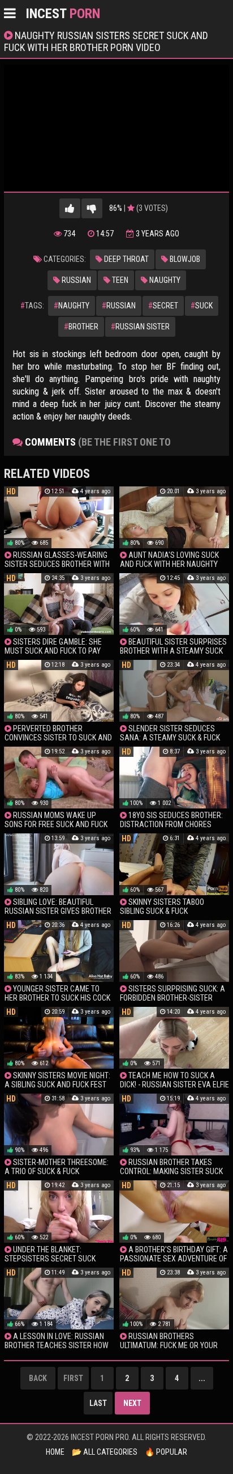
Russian (75, 280)
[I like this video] (69, 208)
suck (202, 305)
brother (81, 326)
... (202, 1378)
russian (119, 305)
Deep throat (125, 259)
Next (132, 1403)
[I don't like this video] (91, 208)
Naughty (164, 280)
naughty (71, 305)
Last (98, 1403)
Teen (119, 280)
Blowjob (184, 259)
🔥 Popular (166, 1451)
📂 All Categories (104, 1451)
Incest (62, 14)
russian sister (140, 326)
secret (163, 305)
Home (55, 1451)
